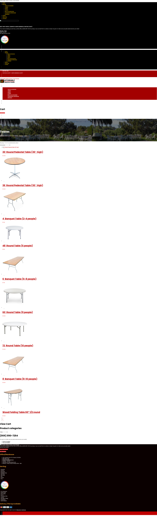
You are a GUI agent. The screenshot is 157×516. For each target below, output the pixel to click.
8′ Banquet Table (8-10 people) (19, 378)
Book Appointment (4, 449)
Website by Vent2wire (21, 510)
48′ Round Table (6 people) (17, 245)
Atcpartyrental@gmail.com (8, 459)
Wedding (7, 14)
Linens (6, 8)
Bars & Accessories (9, 11)
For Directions (3, 451)
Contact (4, 18)
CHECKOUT (2, 113)
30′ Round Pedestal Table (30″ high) (22, 152)
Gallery (4, 15)
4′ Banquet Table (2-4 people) (19, 218)
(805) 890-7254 (5, 70)
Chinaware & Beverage (10, 12)
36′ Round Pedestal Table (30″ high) (22, 185)
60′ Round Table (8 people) (17, 312)
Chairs (6, 10)
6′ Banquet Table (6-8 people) (19, 279)
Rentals (4, 4)
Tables (6, 7)
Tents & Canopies (9, 5)
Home (3, 3)
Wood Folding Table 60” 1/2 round (21, 412)
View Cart (4, 17)
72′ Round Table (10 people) (17, 345)
